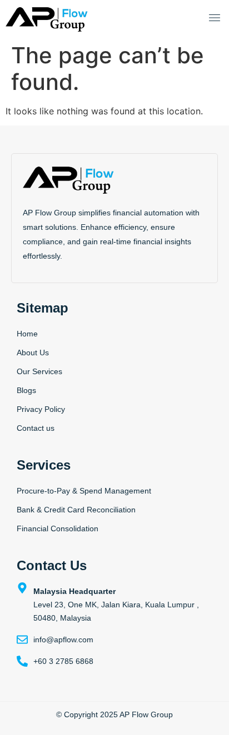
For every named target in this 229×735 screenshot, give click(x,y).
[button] (214, 19)
